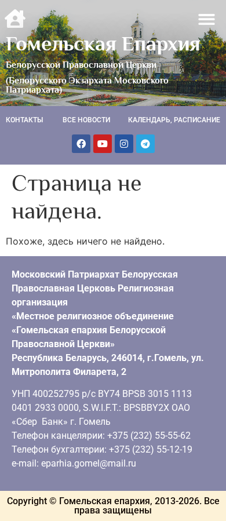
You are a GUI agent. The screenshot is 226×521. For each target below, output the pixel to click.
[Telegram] (145, 143)
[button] (207, 19)
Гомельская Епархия (103, 43)
